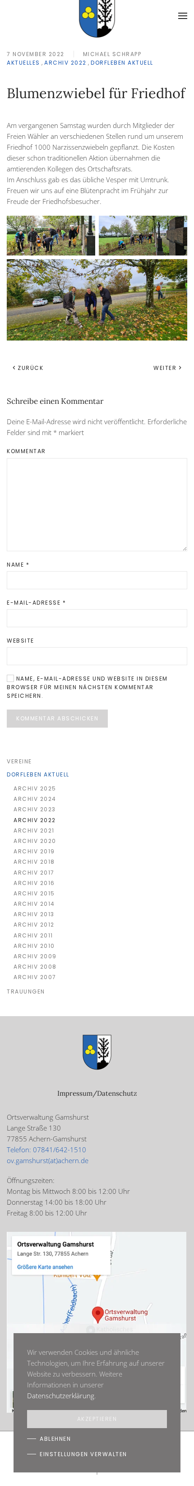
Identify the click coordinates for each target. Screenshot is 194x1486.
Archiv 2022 (65, 62)
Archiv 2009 (35, 956)
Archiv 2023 (35, 809)
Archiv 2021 (34, 830)
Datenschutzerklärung (60, 1395)
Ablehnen (55, 1439)
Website (20, 640)
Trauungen (26, 991)
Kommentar (26, 451)
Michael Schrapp (112, 54)
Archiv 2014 (34, 904)
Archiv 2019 (34, 851)
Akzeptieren (97, 1419)
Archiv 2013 (34, 914)
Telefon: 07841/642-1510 (46, 1149)
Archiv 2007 (35, 977)
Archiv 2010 (34, 946)
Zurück (30, 368)
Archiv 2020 (35, 841)
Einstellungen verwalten (83, 1454)
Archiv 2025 (35, 788)
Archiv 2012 (34, 924)
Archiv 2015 (34, 893)
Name (18, 564)
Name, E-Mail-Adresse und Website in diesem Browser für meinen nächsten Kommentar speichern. (87, 687)
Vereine (19, 761)
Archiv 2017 (34, 872)
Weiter (164, 368)
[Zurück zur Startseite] (97, 16)
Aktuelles (23, 62)
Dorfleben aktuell (122, 62)
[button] (182, 16)
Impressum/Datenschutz (97, 1093)
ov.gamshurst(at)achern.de (47, 1160)
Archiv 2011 (33, 935)
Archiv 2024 (35, 799)
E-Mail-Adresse (36, 602)
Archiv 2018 (34, 862)
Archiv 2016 (34, 883)
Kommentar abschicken (57, 718)
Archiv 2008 (35, 966)
